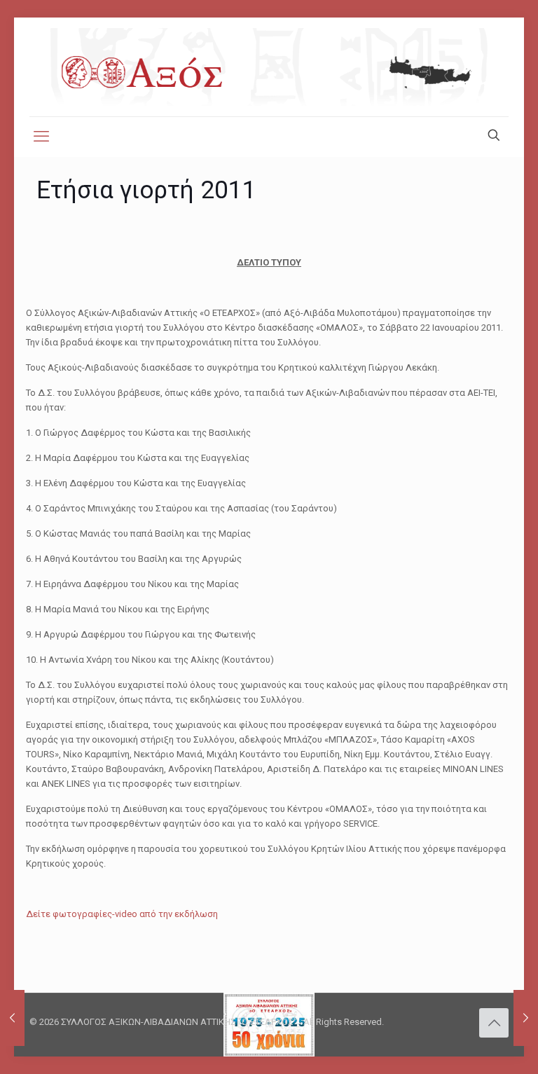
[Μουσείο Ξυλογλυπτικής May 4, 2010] (12, 1018)
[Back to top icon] (494, 1023)
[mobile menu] (41, 137)
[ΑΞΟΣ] (269, 67)
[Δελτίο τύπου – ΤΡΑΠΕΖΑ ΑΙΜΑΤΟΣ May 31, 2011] (525, 1018)
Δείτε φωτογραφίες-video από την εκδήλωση (122, 914)
